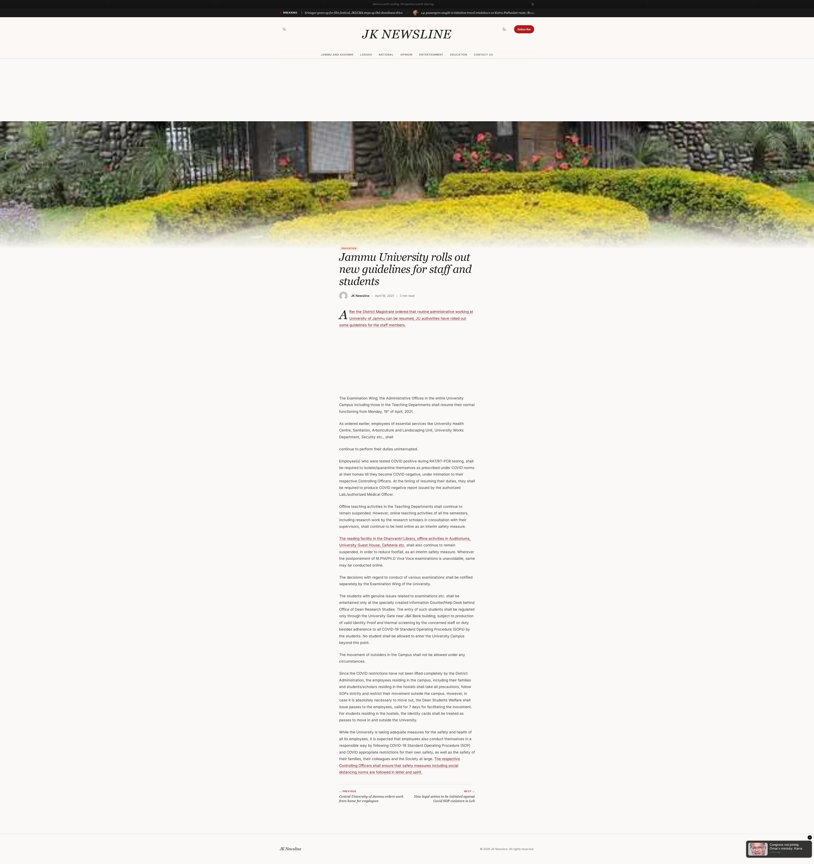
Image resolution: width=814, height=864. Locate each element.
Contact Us (483, 54)
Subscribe (524, 29)
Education (458, 54)
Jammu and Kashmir (337, 54)
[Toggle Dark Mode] (504, 29)
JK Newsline (407, 34)
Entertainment (431, 54)
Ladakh (366, 54)
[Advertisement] (407, 90)
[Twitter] (532, 4)
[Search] (284, 29)
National (386, 54)
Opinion (406, 54)
